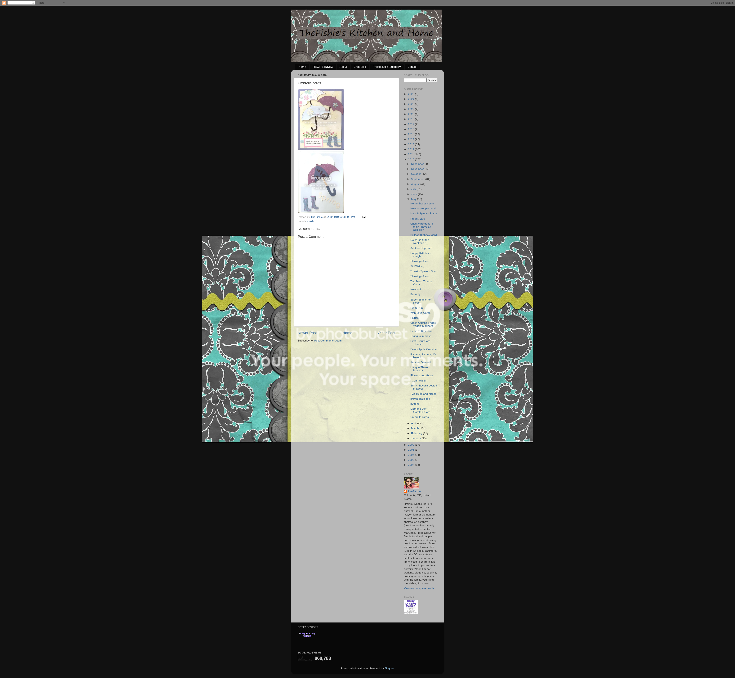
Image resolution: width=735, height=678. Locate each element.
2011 (411, 154)
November (418, 168)
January (416, 438)
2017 (411, 124)
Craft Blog (360, 66)
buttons (414, 403)
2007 (411, 454)
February (417, 433)
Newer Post (307, 333)
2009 (411, 444)
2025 (411, 94)
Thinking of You (419, 261)
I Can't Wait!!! (418, 380)
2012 (411, 149)
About (343, 66)
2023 (411, 104)
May (414, 199)
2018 (411, 119)
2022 (411, 109)
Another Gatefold (420, 362)
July (414, 189)
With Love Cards (420, 312)
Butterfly (415, 294)
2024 (411, 99)
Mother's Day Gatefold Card (420, 410)
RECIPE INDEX (323, 66)
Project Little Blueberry (387, 66)
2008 (411, 449)
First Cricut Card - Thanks (421, 343)
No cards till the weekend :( (419, 241)
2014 (411, 139)
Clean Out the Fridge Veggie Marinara (423, 324)
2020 (411, 114)
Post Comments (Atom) (328, 340)
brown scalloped (420, 398)
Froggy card (417, 218)
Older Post (386, 333)
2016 (411, 129)
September (418, 179)
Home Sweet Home (422, 203)
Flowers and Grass (421, 375)
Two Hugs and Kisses (423, 393)
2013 (411, 144)
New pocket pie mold (423, 208)
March (415, 428)
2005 (411, 459)
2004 (411, 464)
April (414, 423)
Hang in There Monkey (419, 369)
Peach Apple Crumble (423, 349)
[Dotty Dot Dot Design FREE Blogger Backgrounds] (411, 613)
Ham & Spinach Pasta (423, 213)
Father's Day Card (421, 331)
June (414, 194)
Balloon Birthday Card (423, 235)
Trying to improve (420, 336)
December (418, 164)
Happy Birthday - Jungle (420, 255)
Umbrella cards (419, 417)
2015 (411, 134)
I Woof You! (417, 307)
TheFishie (414, 491)
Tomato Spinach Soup (423, 271)
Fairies (414, 317)
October (416, 173)
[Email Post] (364, 217)
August (415, 184)
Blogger (389, 668)
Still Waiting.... (418, 266)
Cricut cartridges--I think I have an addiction (421, 226)
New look (415, 289)
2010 (411, 159)
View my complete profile (419, 588)
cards (310, 221)
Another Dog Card (421, 248)
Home (302, 66)
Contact (412, 66)
